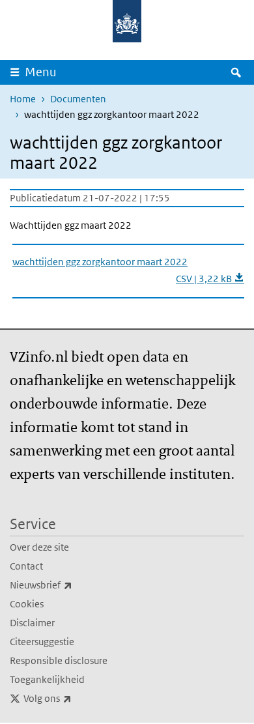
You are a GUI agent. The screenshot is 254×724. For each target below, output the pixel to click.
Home (23, 99)
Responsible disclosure (58, 660)
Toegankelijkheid (47, 679)
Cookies (27, 604)
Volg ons (76, 697)
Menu (41, 72)
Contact (26, 566)
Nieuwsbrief (70, 584)
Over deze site (39, 547)
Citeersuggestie (42, 641)
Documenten (78, 99)
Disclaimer (32, 622)
